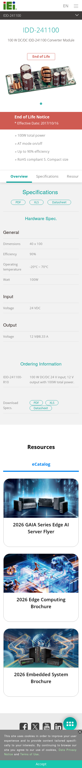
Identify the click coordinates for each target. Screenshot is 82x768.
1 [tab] (41, 103)
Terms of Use (29, 754)
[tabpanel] (41, 79)
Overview (19, 176)
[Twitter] (35, 725)
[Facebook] (24, 726)
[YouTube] (47, 726)
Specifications (47, 176)
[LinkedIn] (58, 726)
